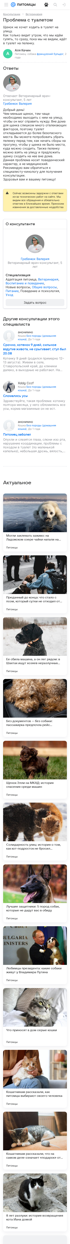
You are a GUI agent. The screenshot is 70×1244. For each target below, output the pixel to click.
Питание (12, 291)
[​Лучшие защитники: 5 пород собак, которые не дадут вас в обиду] (35, 893)
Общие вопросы (44, 287)
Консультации (11, 14)
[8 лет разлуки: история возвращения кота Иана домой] (35, 1202)
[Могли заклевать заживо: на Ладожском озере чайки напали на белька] (35, 522)
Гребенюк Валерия (17, 103)
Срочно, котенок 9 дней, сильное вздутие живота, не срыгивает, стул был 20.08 (34, 349)
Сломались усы (15, 396)
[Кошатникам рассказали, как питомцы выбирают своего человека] (35, 1079)
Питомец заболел (17, 434)
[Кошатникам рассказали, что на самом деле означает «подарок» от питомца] (35, 1141)
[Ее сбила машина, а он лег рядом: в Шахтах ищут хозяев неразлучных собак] (35, 646)
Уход (9, 295)
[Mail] (13, 4)
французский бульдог (50, 53)
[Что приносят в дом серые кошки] (35, 1017)
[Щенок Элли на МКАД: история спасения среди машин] (35, 770)
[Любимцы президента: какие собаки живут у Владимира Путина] (35, 955)
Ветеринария (34, 14)
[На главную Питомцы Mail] (25, 4)
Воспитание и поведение (25, 283)
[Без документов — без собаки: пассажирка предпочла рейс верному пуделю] (35, 708)
